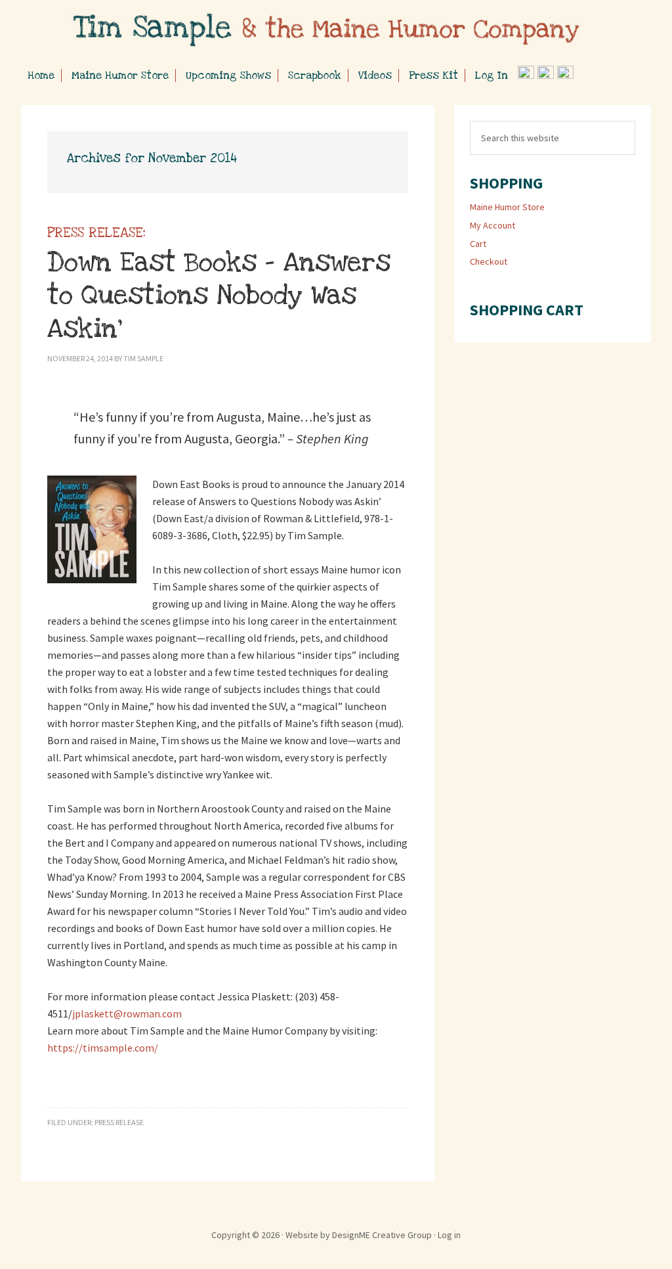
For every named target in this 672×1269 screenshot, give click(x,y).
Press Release (119, 1122)
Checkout (488, 261)
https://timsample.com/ (102, 1047)
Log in (449, 1235)
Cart (478, 244)
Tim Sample (336, 33)
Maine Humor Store (507, 207)
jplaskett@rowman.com (127, 1013)
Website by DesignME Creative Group (358, 1235)
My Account (492, 225)
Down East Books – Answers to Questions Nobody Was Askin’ (218, 284)
